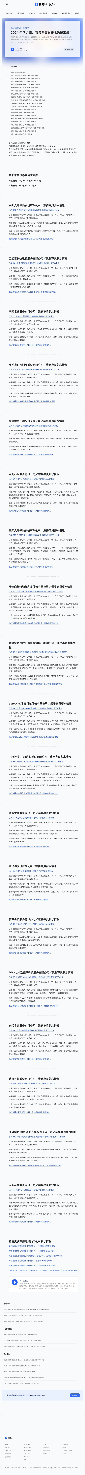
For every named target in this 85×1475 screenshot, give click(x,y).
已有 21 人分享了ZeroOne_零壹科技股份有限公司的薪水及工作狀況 (35, 708)
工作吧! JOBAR (67, 1450)
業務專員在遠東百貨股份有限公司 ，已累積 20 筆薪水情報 (32, 1246)
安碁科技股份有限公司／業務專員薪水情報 (23, 131)
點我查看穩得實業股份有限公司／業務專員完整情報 (29, 1059)
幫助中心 (46, 1454)
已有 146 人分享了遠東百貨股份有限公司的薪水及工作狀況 (32, 1083)
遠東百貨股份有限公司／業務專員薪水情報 (23, 125)
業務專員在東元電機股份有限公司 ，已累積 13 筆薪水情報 (32, 1251)
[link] (40, 1309)
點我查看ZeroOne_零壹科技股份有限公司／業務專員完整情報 (33, 737)
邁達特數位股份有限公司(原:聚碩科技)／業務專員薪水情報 (28, 100)
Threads (27, 1460)
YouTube (27, 1454)
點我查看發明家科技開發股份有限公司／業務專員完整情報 (32, 401)
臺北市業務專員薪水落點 (18, 72)
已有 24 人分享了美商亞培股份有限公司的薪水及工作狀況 (31, 479)
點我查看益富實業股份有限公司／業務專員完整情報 (29, 846)
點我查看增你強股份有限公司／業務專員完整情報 (28, 899)
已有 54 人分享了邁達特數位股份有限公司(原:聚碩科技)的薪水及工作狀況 (38, 652)
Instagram (27, 1450)
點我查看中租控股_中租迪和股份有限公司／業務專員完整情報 (33, 793)
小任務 (64, 1454)
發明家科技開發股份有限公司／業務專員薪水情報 (25, 84)
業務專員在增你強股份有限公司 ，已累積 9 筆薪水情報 (30, 1261)
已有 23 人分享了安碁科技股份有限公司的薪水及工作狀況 (31, 1190)
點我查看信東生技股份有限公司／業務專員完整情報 (29, 953)
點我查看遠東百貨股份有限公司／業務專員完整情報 (29, 1112)
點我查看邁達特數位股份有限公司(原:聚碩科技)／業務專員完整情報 (35, 684)
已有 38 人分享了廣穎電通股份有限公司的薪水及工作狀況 (31, 316)
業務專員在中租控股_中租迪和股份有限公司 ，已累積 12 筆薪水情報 (35, 1256)
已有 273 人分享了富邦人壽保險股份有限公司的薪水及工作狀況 (34, 210)
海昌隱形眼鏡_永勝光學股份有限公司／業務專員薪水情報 (27, 128)
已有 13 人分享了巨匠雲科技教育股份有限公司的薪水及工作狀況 (34, 263)
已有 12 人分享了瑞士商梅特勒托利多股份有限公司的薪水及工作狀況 (36, 591)
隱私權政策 (46, 1450)
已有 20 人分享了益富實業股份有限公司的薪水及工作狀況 (32, 818)
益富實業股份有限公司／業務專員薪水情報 (23, 109)
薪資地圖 (8, 1454)
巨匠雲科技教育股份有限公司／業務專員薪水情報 (25, 78)
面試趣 (64, 1447)
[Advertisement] (42, 1416)
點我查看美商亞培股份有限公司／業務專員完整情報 (29, 511)
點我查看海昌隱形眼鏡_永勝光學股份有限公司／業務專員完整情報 (35, 1165)
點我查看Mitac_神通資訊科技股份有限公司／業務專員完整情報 (34, 1006)
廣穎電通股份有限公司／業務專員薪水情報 (23, 81)
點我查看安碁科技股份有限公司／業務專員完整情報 (29, 1221)
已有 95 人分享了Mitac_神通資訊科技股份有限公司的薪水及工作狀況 (36, 977)
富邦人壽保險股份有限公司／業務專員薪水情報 (25, 75)
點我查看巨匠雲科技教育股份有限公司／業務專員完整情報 (32, 292)
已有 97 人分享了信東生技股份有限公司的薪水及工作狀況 (31, 924)
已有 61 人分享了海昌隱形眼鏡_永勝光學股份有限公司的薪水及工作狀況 (37, 1137)
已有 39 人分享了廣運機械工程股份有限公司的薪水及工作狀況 (33, 426)
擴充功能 (8, 1457)
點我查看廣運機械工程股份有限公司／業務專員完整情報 (31, 454)
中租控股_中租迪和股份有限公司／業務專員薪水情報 (26, 106)
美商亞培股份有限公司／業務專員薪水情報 (23, 91)
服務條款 (46, 1447)
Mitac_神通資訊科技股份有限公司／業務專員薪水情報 (27, 118)
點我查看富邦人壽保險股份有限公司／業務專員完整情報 (31, 239)
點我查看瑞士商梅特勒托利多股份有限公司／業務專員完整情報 (34, 623)
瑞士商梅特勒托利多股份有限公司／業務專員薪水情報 (26, 97)
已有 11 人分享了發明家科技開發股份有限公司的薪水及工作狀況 (34, 369)
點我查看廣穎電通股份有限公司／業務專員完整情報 (29, 345)
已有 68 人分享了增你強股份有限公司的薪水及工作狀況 (31, 871)
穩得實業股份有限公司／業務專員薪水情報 (23, 122)
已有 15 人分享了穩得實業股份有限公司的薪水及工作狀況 (31, 1030)
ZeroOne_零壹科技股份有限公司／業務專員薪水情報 (26, 103)
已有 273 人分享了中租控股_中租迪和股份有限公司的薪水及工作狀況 (36, 761)
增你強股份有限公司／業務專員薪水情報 (23, 112)
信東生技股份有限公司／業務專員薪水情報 (23, 115)
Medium (27, 1457)
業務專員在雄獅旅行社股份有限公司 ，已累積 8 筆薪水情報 (32, 1265)
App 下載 (8, 1450)
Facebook (27, 1447)
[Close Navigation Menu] (6, 4)
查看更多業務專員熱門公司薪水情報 (21, 134)
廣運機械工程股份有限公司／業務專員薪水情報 (25, 88)
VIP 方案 (8, 1447)
